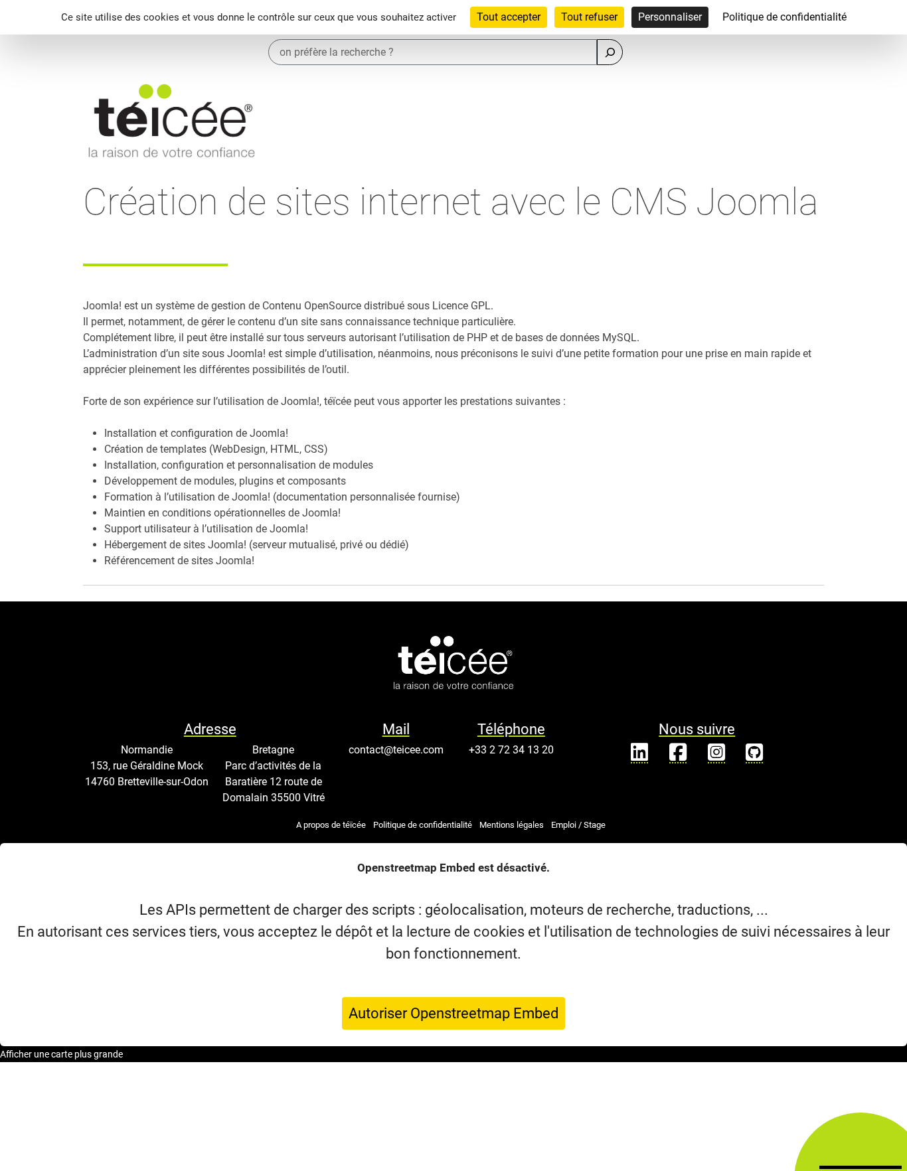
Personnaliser (670, 17)
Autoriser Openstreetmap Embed (453, 1013)
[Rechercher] (610, 52)
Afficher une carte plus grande (61, 1054)
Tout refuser (589, 17)
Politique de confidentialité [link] (784, 17)
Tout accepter (508, 17)
